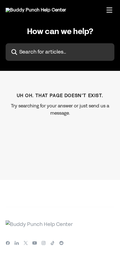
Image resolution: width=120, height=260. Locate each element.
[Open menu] (109, 10)
